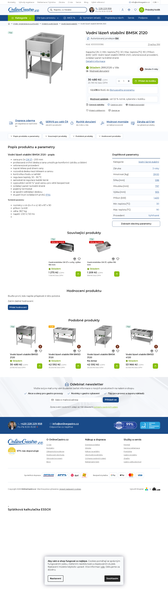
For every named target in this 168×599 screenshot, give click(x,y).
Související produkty (57, 136)
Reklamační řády (92, 462)
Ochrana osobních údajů (95, 458)
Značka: (154, 44)
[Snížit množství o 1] (118, 81)
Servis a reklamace (132, 448)
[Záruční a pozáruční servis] (40, 347)
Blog (86, 2)
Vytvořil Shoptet (137, 489)
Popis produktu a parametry (26, 136)
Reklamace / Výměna (46, 2)
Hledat (51, 10)
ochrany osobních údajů (106, 407)
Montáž (127, 445)
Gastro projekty (130, 455)
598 (157, 180)
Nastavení (55, 578)
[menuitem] (48, 18)
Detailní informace (95, 61)
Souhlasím (112, 578)
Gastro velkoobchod (132, 462)
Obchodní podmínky (94, 455)
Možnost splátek (99, 99)
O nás (70, 2)
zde (103, 567)
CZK (155, 2)
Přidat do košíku (147, 81)
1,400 (156, 198)
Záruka (62, 2)
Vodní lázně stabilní (148, 162)
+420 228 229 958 (31, 423)
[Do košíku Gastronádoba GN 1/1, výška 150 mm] (116, 274)
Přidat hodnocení (18, 307)
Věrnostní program (54, 458)
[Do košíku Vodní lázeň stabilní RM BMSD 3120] (78, 366)
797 (157, 186)
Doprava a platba (92, 445)
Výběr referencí (98, 2)
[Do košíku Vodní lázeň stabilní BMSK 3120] (116, 366)
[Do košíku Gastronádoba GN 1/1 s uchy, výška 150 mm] (78, 274)
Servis (78, 2)
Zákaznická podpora (55, 451)
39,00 (156, 174)
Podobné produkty (84, 136)
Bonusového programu (122, 90)
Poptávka (128, 451)
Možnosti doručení (99, 71)
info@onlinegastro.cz (66, 423)
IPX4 (48, 195)
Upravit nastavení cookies (70, 489)
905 (157, 192)
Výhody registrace (26, 2)
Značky (127, 458)
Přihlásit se (111, 400)
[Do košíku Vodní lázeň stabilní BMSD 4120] (155, 366)
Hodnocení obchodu (55, 455)
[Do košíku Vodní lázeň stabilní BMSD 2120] (39, 366)
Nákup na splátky (92, 451)
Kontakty (12, 2)
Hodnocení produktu (111, 136)
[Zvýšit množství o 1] (128, 81)
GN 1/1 (29, 159)
